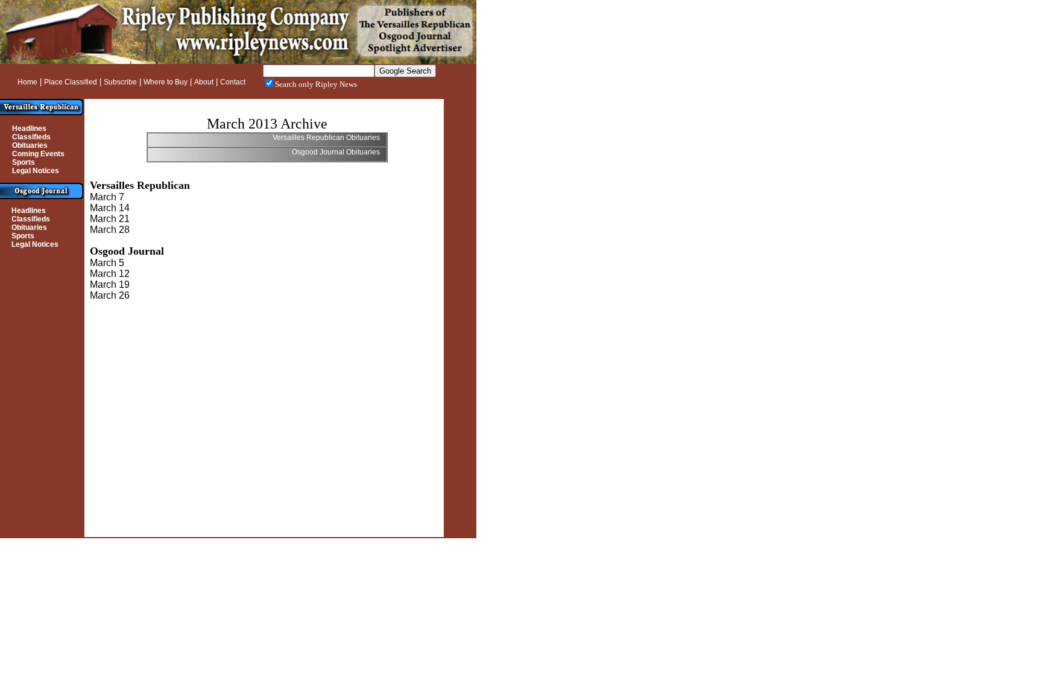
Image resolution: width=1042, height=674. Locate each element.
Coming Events (38, 154)
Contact (232, 82)
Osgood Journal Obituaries (337, 152)
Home (27, 82)
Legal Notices (35, 171)
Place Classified (70, 82)
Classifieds (31, 137)
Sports (23, 162)
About (203, 82)
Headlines (29, 128)
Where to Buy (166, 82)
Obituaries (30, 145)
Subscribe (120, 82)
